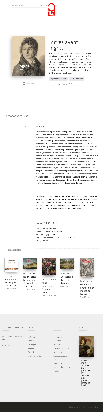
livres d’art (57, 363)
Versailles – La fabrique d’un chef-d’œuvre (66, 278)
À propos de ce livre (58, 79)
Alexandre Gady (29, 289)
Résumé (25, 127)
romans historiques (61, 348)
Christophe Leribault (49, 295)
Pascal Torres (85, 297)
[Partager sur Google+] (72, 84)
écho (55, 360)
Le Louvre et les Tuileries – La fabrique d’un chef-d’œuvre (30, 280)
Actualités (31, 341)
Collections (42, 5)
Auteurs (31, 348)
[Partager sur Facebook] (69, 84)
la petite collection (60, 356)
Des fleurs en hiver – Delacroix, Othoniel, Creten (49, 286)
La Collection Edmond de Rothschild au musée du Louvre (87, 288)
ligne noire (57, 352)
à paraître (57, 341)
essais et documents (61, 367)
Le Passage (32, 337)
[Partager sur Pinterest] (64, 84)
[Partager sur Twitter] (66, 84)
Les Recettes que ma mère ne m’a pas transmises (11, 280)
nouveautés (58, 337)
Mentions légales (35, 356)
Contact (31, 352)
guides (56, 371)
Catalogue (32, 345)
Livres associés (77, 79)
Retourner (30, 83)
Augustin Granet (10, 288)
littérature (57, 345)
